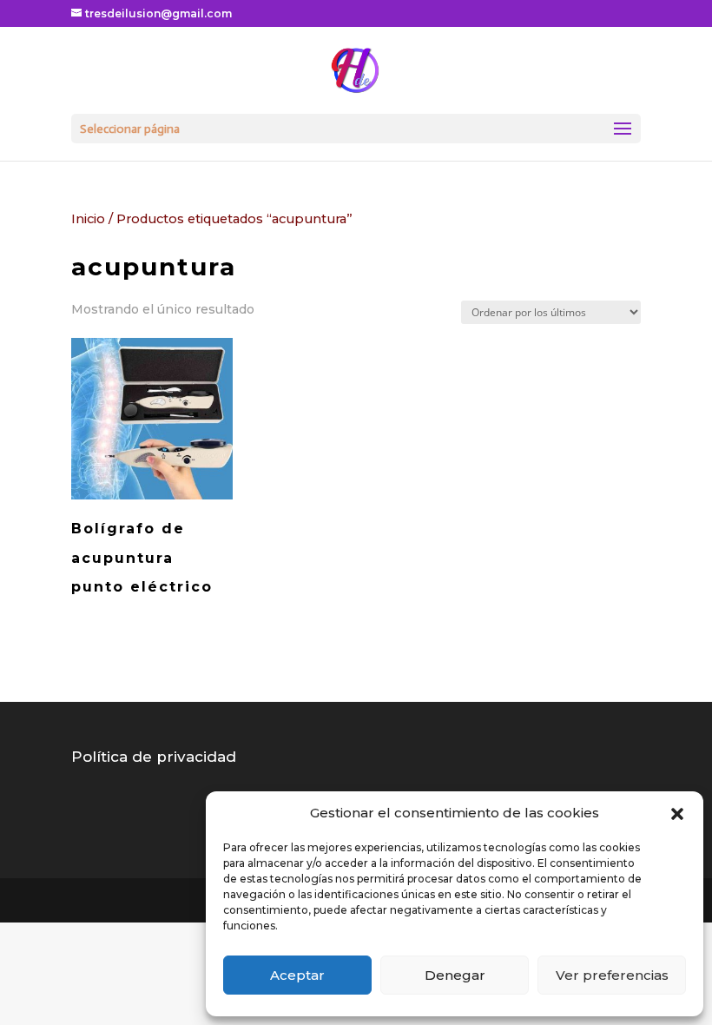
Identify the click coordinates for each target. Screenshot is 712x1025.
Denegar (455, 975)
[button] (677, 814)
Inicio (88, 219)
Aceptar (297, 975)
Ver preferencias (612, 975)
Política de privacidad (153, 756)
